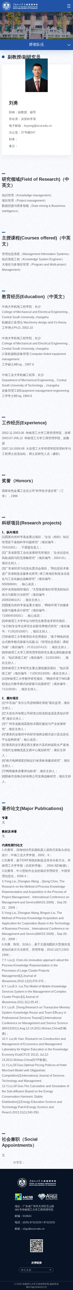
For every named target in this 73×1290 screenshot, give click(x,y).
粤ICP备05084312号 (36, 1287)
